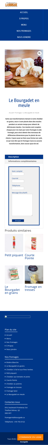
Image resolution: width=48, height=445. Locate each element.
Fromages (18, 113)
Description (13, 157)
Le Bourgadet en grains (15, 366)
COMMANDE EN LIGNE (30, 437)
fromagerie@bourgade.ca (15, 417)
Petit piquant (11, 373)
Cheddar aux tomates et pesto (18, 377)
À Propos (9, 346)
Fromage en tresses (14, 387)
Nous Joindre (11, 349)
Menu (8, 339)
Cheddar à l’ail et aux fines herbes (19, 369)
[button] (39, 53)
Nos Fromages (11, 342)
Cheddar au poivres (14, 384)
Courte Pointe (11, 380)
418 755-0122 (19, 422)
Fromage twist (11, 391)
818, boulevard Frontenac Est (16, 408)
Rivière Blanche (12, 362)
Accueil (11, 113)
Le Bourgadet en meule (15, 394)
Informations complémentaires (22, 161)
